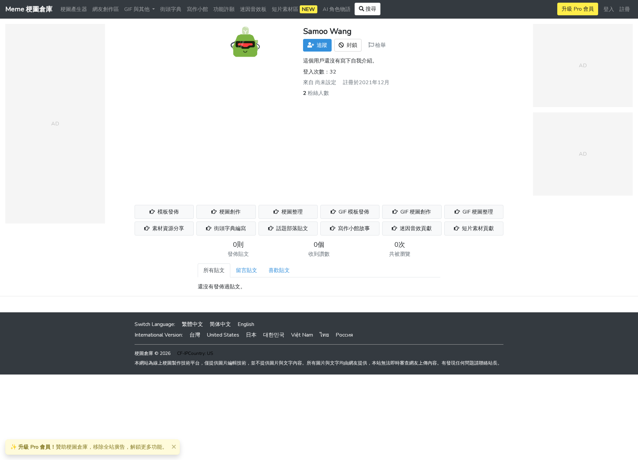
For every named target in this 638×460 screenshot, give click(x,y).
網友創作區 (105, 9)
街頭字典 (170, 9)
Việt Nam (302, 335)
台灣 (194, 335)
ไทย (324, 335)
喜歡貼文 (279, 270)
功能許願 (224, 9)
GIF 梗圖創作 (415, 212)
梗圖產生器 (73, 9)
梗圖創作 (229, 212)
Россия (344, 335)
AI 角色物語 (337, 9)
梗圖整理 (291, 212)
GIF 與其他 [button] (137, 9)
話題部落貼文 (291, 228)
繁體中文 (192, 324)
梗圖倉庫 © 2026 (152, 353)
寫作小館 (197, 9)
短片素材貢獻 (477, 228)
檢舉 (380, 45)
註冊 (624, 9)
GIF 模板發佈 (353, 212)
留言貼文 (246, 270)
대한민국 (273, 335)
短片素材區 (293, 9)
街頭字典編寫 (229, 228)
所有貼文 (214, 270)
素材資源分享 (167, 228)
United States (223, 335)
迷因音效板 (253, 9)
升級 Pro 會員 (578, 9)
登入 (608, 9)
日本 (251, 335)
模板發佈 (167, 212)
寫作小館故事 (353, 228)
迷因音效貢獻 (415, 228)
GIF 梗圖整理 (477, 212)
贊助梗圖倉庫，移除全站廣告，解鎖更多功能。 (88, 447)
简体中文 (220, 324)
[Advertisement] (319, 147)
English (246, 324)
